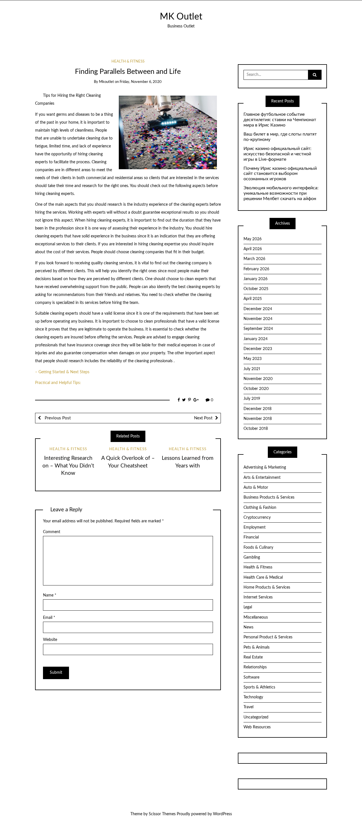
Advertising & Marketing (265, 467)
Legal (248, 607)
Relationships (255, 667)
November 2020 (258, 379)
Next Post (203, 418)
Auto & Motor (256, 488)
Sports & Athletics (259, 687)
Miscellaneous (256, 617)
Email (49, 618)
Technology (253, 697)
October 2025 (256, 289)
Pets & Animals (257, 647)
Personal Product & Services (268, 637)
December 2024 (258, 309)
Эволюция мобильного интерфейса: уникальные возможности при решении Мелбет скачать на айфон (281, 193)
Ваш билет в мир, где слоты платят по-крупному (280, 137)
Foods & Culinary (258, 548)
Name (49, 595)
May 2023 (253, 359)
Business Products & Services (269, 497)
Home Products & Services (267, 587)
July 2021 (252, 369)
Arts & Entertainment (262, 478)
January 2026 (256, 279)
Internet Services (258, 597)
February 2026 (256, 269)
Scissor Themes (162, 814)
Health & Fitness (128, 61)
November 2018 (258, 419)
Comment (51, 532)
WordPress (222, 814)
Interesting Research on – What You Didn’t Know (68, 466)
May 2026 (253, 239)
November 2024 (258, 319)
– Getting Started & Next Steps (62, 372)
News (248, 627)
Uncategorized (256, 717)
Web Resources (257, 727)
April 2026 (253, 249)
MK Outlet (181, 16)
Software (251, 677)
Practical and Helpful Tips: (58, 383)
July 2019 (252, 399)
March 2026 (254, 259)
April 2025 (253, 299)
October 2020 (256, 389)
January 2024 (256, 339)
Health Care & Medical (263, 578)
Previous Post (57, 418)
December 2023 (258, 349)
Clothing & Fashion (260, 508)
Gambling (252, 557)
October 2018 (256, 429)
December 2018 (258, 409)
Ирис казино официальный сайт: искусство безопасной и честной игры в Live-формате (277, 154)
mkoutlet (106, 82)
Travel (248, 707)
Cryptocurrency (257, 518)
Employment (255, 527)
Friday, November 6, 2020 (141, 82)
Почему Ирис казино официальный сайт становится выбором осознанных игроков (280, 173)
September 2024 (258, 329)
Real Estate (253, 657)
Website (50, 640)
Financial (251, 537)
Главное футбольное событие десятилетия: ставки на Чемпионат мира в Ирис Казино (280, 119)
